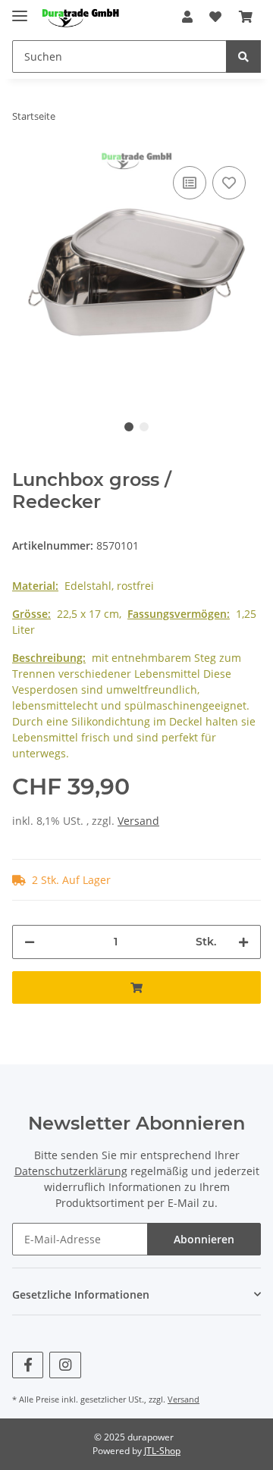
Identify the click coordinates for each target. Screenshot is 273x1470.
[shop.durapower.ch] (80, 17)
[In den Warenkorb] (136, 987)
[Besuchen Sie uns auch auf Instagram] (64, 1365)
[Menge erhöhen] (243, 942)
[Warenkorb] (246, 17)
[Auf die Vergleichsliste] (189, 182)
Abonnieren (204, 1239)
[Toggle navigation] (19, 9)
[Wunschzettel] (215, 17)
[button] (187, 17)
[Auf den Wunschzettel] (229, 182)
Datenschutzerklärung (70, 1171)
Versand (138, 820)
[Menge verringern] (29, 942)
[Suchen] (243, 56)
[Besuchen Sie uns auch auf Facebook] (27, 1365)
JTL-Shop (162, 1450)
